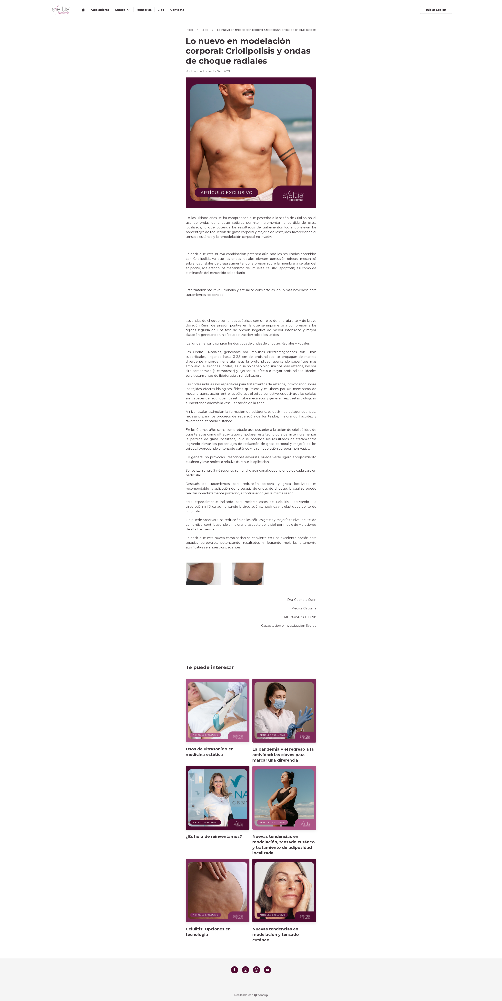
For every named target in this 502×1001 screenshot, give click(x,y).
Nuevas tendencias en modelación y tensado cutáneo (275, 934)
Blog (205, 30)
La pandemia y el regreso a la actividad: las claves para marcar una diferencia (283, 755)
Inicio (189, 30)
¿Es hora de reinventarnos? (214, 836)
